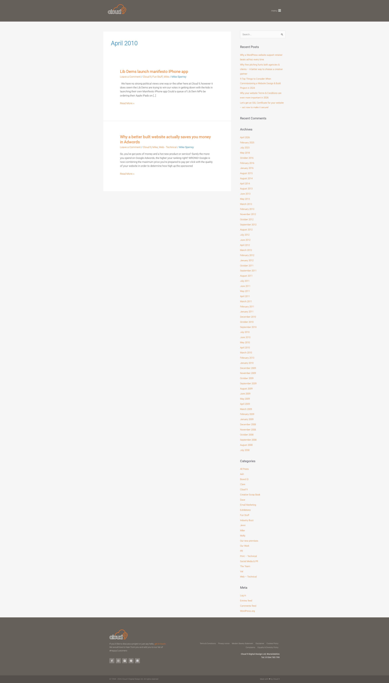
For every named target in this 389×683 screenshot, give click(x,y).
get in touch (160, 644)
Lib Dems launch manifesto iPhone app (154, 71)
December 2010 (248, 316)
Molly (242, 535)
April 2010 (245, 347)
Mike (166, 76)
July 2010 (245, 332)
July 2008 (245, 450)
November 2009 (248, 373)
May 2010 (245, 342)
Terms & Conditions (208, 643)
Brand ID (244, 479)
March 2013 (246, 204)
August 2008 (246, 445)
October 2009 (246, 378)
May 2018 (245, 152)
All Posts (244, 469)
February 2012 (247, 255)
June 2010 (245, 337)
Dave (242, 499)
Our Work (244, 545)
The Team (245, 566)
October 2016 (246, 158)
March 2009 (246, 409)
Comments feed (248, 605)
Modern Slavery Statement (242, 643)
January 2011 (246, 311)
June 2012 (245, 240)
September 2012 (248, 224)
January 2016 (246, 168)
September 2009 (248, 383)
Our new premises (249, 540)
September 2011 (248, 270)
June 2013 (245, 193)
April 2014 (245, 183)
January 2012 (246, 260)
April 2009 (245, 404)
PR (241, 551)
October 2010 (246, 322)
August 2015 (246, 173)
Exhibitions (245, 510)
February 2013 (247, 209)
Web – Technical (248, 576)
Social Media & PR (249, 561)
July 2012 (245, 234)
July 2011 (245, 281)
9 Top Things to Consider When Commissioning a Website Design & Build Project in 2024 (260, 83)
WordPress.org (247, 611)
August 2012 (246, 229)
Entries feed (246, 600)
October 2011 (246, 265)
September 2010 (248, 327)
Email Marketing (248, 504)
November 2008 (248, 429)
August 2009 (246, 388)
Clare (242, 484)
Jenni (242, 525)
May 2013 (245, 199)
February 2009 (247, 414)
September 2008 (248, 439)
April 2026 (245, 137)
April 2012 (245, 245)
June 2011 (245, 286)
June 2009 (245, 393)
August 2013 (246, 188)
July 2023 (245, 147)
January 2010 (246, 363)
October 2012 (246, 219)
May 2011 (245, 291)
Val (241, 571)
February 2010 (247, 357)
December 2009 (248, 368)
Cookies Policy (272, 643)
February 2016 (247, 163)
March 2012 (246, 250)
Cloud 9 (147, 76)
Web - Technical (168, 147)
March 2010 (246, 352)
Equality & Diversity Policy (268, 647)
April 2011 (245, 296)
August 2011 (246, 275)
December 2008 (248, 424)
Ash (242, 474)
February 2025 (247, 142)
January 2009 (246, 419)
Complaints (250, 647)
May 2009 (245, 398)
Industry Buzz (246, 520)
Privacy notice (223, 643)
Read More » (127, 103)
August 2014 (246, 178)
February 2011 (247, 306)
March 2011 (246, 301)
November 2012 (248, 214)
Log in (243, 595)
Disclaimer (260, 643)
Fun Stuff (157, 76)
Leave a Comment (130, 76)
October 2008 (246, 434)
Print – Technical (248, 556)
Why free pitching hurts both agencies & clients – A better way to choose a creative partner (261, 69)
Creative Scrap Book (250, 494)
